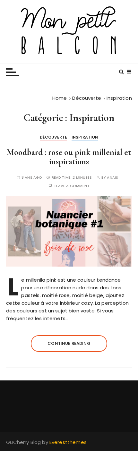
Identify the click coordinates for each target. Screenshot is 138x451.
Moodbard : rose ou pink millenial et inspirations (69, 157)
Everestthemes (68, 442)
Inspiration (85, 137)
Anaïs (112, 177)
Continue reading (68, 343)
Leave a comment (72, 186)
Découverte (53, 137)
